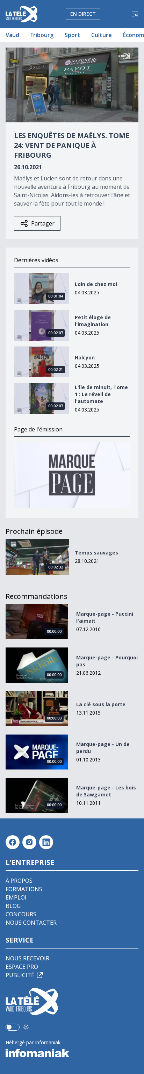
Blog (13, 906)
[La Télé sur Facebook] (12, 842)
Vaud (12, 35)
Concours (21, 914)
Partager (43, 223)
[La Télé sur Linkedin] (46, 842)
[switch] (13, 1027)
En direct (83, 13)
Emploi (16, 897)
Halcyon (85, 357)
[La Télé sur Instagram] (29, 842)
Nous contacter (31, 922)
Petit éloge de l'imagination (93, 321)
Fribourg (41, 35)
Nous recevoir (27, 958)
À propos (19, 881)
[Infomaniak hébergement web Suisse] (72, 1053)
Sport (72, 35)
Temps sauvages (96, 552)
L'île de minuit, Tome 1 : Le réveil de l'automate (101, 394)
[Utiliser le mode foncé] (25, 1027)
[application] (72, 85)
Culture (101, 35)
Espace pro (22, 967)
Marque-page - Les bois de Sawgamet (106, 791)
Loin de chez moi (96, 284)
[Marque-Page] (72, 475)
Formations (24, 889)
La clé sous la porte (100, 704)
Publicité (20, 975)
